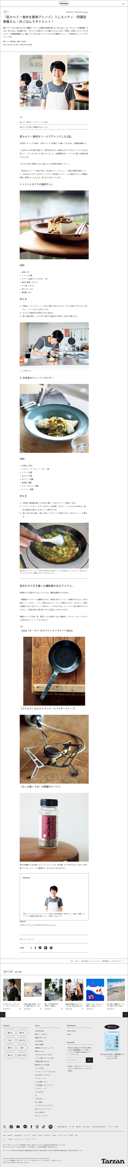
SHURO (10, 1139)
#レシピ (31, 939)
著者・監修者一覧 (62, 1126)
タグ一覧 (71, 1126)
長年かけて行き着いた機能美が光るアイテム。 (34, 127)
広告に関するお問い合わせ (99, 1126)
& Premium (47, 1135)
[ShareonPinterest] (51, 947)
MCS (76, 1135)
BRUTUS (10, 1135)
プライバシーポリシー (30, 1139)
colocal (54, 1135)
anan (4, 1135)
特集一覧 (78, 1126)
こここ (4, 1139)
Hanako (40, 1135)
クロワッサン (27, 1135)
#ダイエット (24, 939)
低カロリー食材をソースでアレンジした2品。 (34, 122)
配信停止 (70, 1070)
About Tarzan (86, 1126)
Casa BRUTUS (18, 1135)
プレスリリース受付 (113, 1126)
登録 (89, 1060)
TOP (71, 961)
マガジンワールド (18, 1139)
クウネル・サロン (62, 1135)
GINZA (34, 1135)
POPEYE (71, 1135)
